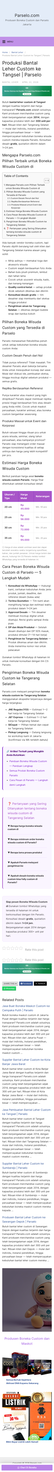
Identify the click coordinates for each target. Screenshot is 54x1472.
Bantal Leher (17, 52)
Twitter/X (41, 983)
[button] (27, 1468)
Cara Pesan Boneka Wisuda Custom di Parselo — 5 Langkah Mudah (26, 216)
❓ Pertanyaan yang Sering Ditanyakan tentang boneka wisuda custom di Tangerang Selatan (26, 231)
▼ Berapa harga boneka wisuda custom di (25, 828)
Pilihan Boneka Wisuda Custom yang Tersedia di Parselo (25, 193)
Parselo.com (27, 15)
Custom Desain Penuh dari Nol (25, 198)
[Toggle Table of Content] (45, 180)
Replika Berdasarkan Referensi (25, 201)
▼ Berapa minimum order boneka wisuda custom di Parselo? (26, 841)
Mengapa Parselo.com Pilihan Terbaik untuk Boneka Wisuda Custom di (25, 186)
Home (5, 52)
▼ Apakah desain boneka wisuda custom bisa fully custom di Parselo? (26, 879)
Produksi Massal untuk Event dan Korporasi (26, 206)
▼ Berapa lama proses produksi (25, 852)
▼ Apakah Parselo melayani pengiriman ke (23, 864)
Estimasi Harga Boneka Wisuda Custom (27, 211)
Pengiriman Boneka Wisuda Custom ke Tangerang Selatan (26, 223)
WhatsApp (10, 988)
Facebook (26, 983)
